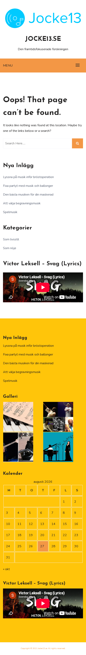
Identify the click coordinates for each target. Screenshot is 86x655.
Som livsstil (11, 239)
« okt (6, 569)
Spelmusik (10, 212)
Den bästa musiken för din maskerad (28, 194)
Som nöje (9, 248)
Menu (8, 65)
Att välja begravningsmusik (22, 203)
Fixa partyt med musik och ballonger (28, 186)
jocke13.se (43, 39)
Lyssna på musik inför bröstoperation (28, 177)
